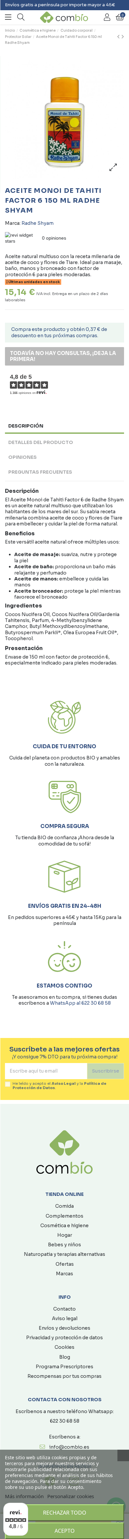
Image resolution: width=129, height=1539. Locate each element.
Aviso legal (64, 1318)
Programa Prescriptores (64, 1367)
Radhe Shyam (38, 223)
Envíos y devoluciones (64, 1328)
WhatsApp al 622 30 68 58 (80, 1003)
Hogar (64, 1235)
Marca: (13, 223)
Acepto (65, 1530)
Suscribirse (105, 1071)
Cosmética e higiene (64, 1225)
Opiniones (22, 457)
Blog (64, 1357)
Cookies (64, 1347)
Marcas (64, 1274)
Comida (64, 1206)
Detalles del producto (40, 442)
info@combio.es (69, 1447)
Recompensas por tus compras (64, 1376)
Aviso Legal (64, 1083)
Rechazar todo (64, 1512)
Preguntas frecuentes (40, 472)
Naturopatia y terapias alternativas (64, 1254)
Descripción (25, 426)
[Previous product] (119, 37)
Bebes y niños (64, 1245)
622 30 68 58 (64, 1421)
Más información (24, 1496)
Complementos (64, 1216)
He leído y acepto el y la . (60, 1085)
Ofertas (65, 1264)
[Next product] (122, 37)
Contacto (64, 1309)
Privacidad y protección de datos (64, 1338)
